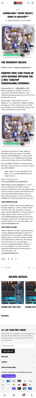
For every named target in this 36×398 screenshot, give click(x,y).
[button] (32, 3)
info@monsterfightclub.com (22, 67)
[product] (5, 395)
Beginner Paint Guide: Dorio (11, 307)
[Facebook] (8, 259)
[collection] (14, 395)
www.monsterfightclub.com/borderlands (14, 181)
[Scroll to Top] (33, 388)
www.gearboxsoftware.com (10, 253)
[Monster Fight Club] (18, 3)
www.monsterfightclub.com (10, 223)
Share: (3, 259)
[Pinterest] (12, 259)
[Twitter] (16, 259)
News (18, 10)
